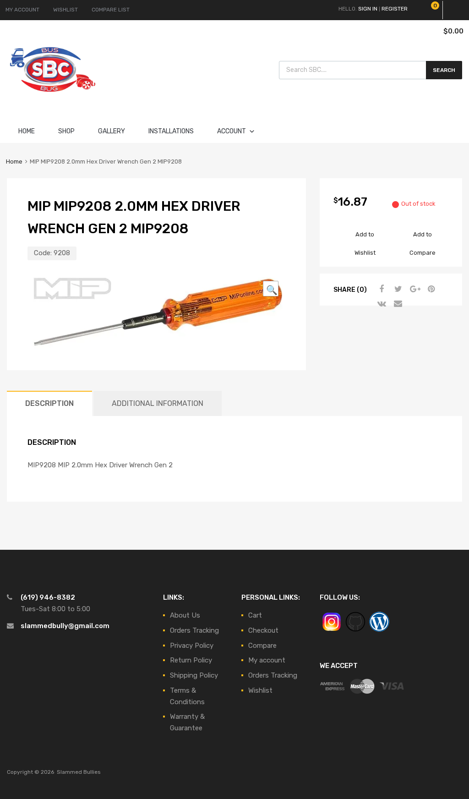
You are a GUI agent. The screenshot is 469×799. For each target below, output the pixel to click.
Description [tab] (49, 403)
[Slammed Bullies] (52, 99)
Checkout (263, 630)
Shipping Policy (194, 675)
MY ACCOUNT (22, 9)
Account (231, 131)
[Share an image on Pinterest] (430, 289)
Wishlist (260, 690)
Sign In (367, 8)
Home (26, 131)
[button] (270, 288)
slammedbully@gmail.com (65, 626)
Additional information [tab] (157, 403)
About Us (185, 615)
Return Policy (191, 660)
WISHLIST (65, 9)
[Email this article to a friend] (397, 304)
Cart (255, 615)
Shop (66, 131)
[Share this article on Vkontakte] (381, 304)
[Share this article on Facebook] (381, 289)
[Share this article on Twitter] (397, 289)
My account (266, 660)
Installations (171, 131)
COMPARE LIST (111, 9)
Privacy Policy (191, 645)
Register (395, 8)
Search (444, 70)
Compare (262, 645)
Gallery (111, 131)
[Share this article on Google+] (414, 289)
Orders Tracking (194, 630)
